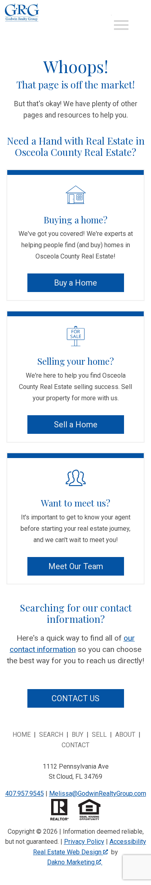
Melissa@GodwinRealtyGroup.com (97, 793)
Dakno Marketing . (74, 862)
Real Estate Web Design (68, 852)
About (125, 734)
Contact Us (75, 698)
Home (21, 734)
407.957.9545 (24, 793)
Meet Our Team (75, 566)
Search (51, 734)
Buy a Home (75, 283)
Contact (75, 745)
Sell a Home (75, 424)
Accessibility (128, 841)
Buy (77, 734)
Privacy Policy (84, 841)
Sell (99, 734)
